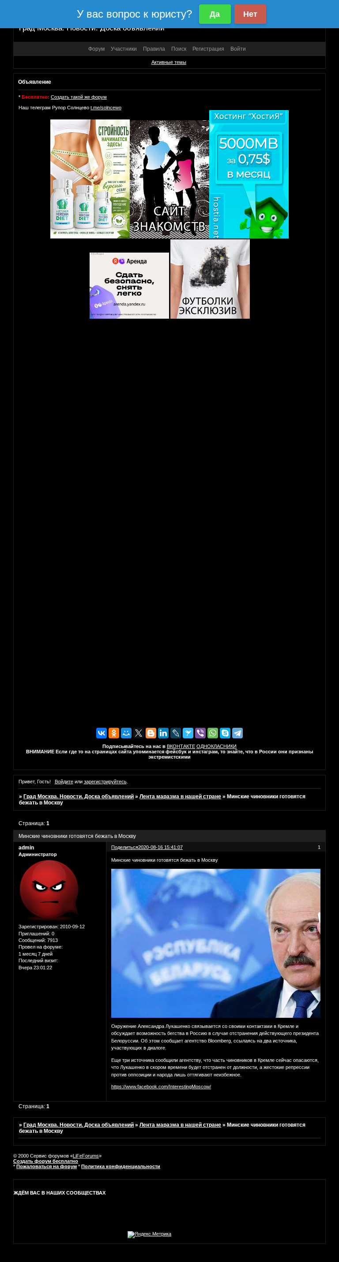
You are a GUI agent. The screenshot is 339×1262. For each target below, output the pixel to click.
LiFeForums (86, 1155)
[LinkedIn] (163, 733)
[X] (138, 733)
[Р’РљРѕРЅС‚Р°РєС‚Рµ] (101, 733)
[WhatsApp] (212, 733)
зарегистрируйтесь (105, 781)
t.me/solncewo (105, 107)
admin (26, 848)
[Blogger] (151, 733)
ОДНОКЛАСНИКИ (216, 746)
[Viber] (200, 733)
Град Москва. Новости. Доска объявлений (78, 796)
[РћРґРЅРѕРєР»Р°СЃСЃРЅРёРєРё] (114, 733)
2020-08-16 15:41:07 (160, 847)
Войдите (64, 781)
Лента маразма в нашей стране (180, 796)
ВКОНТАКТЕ (181, 746)
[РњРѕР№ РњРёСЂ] (126, 733)
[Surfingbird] (188, 733)
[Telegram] (237, 733)
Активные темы (168, 62)
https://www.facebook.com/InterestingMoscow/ (161, 1086)
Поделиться (124, 847)
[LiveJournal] (175, 733)
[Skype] (225, 733)
